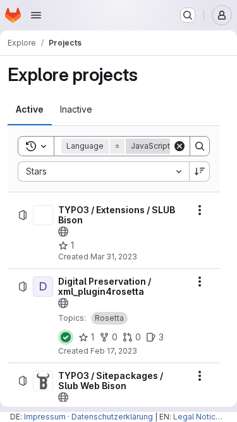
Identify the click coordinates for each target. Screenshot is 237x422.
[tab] (30, 109)
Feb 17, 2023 (113, 351)
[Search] (200, 146)
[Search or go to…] (187, 15)
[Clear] (179, 146)
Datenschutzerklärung (112, 416)
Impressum (45, 416)
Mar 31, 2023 (113, 256)
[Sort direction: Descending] (200, 171)
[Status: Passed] (65, 337)
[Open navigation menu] (36, 15)
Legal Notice (197, 416)
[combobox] (103, 171)
